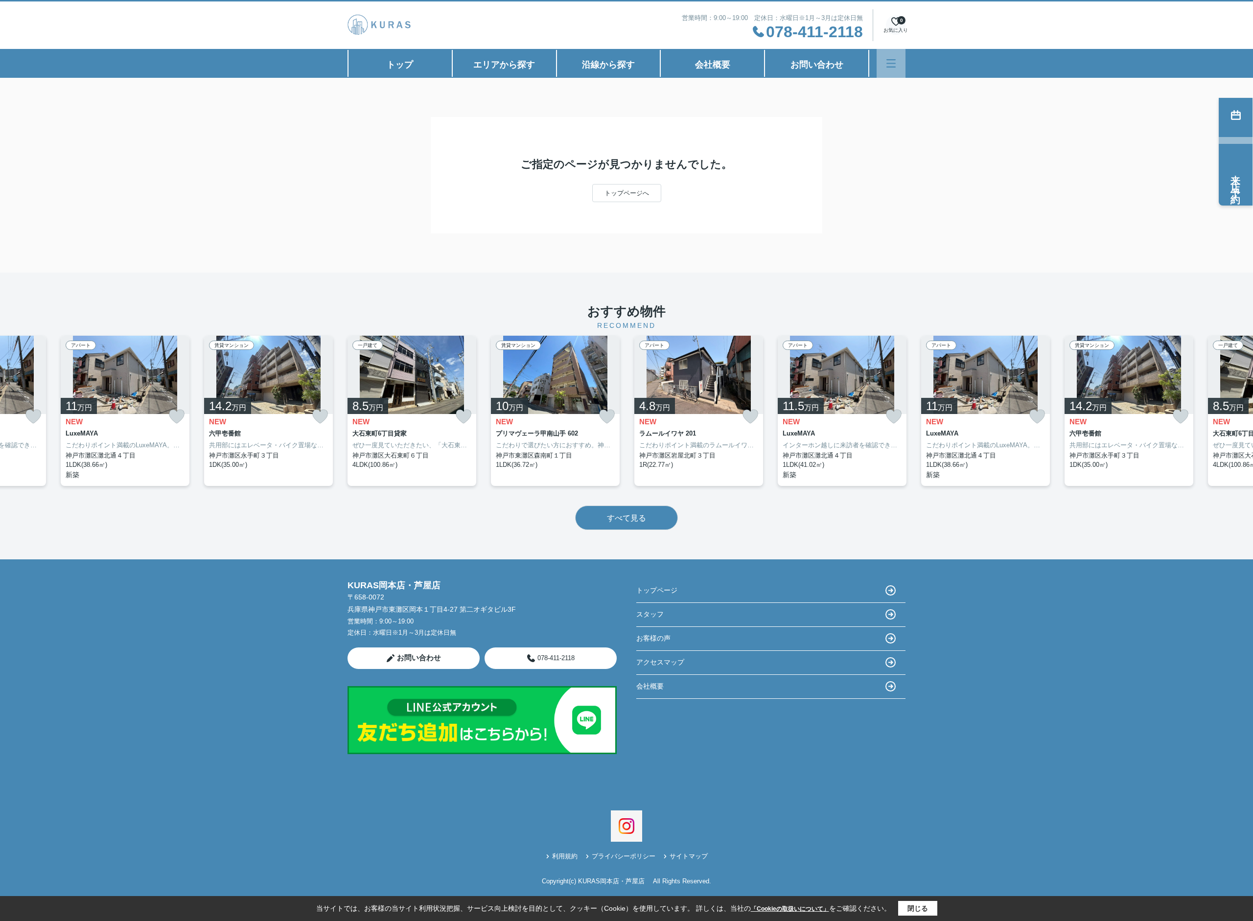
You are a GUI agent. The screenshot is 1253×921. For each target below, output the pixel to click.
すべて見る (626, 518)
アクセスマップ (660, 662)
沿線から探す (608, 64)
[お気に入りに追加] (33, 417)
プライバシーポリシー (623, 856)
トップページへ (626, 193)
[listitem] (412, 411)
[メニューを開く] (891, 63)
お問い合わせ (816, 64)
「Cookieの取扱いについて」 (790, 908)
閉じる (917, 908)
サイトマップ (689, 856)
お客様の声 (653, 638)
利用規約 (565, 856)
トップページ (656, 590)
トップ (400, 64)
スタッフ (650, 614)
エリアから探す (504, 64)
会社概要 (712, 64)
